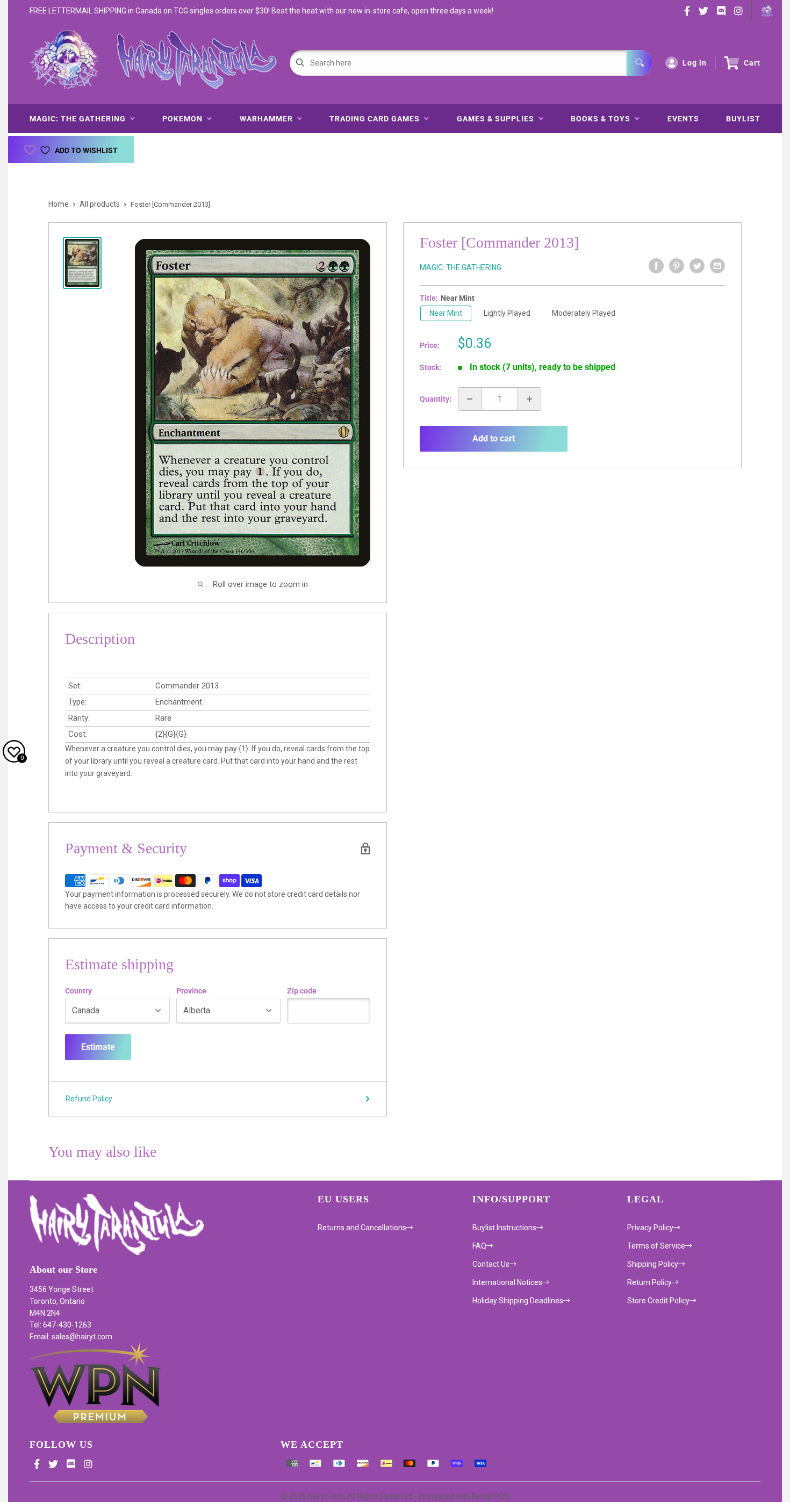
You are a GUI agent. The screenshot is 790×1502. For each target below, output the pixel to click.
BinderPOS (490, 1496)
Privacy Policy (650, 1227)
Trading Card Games (376, 118)
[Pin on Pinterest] (676, 265)
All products (100, 204)
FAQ (479, 1246)
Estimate (98, 1047)
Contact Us (490, 1264)
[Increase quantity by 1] (529, 399)
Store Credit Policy (658, 1300)
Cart (752, 63)
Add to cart (493, 438)
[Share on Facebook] (656, 265)
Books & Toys (603, 118)
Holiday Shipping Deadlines (517, 1300)
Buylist (743, 118)
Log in (695, 63)
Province (191, 991)
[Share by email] (717, 265)
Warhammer (268, 118)
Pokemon (184, 118)
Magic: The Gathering (80, 118)
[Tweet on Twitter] (697, 265)
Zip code (302, 991)
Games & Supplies (497, 118)
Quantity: (435, 399)
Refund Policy (89, 1098)
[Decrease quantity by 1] (469, 399)
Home (58, 204)
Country (78, 991)
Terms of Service (656, 1246)
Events (683, 118)
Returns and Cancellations (362, 1227)
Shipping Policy (652, 1264)
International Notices (507, 1282)
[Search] (639, 63)
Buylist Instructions (504, 1227)
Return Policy (649, 1282)
